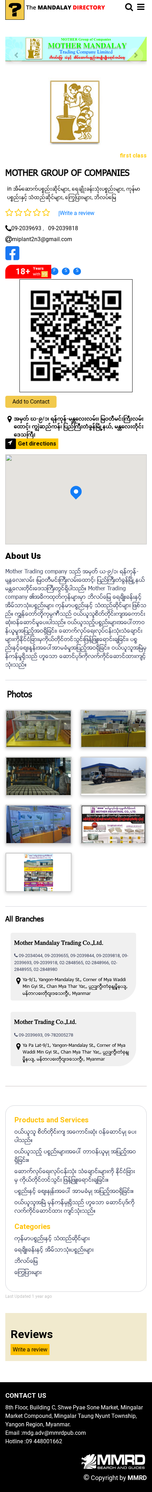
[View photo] (38, 729)
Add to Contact (30, 401)
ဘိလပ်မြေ (105, 197)
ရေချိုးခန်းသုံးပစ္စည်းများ (98, 189)
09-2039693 (26, 228)
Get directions (37, 443)
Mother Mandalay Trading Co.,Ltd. (58, 943)
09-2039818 (63, 228)
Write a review (77, 213)
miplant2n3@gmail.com (42, 239)
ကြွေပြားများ (78, 197)
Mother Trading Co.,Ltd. (45, 1022)
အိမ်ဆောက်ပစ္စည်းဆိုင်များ (41, 189)
